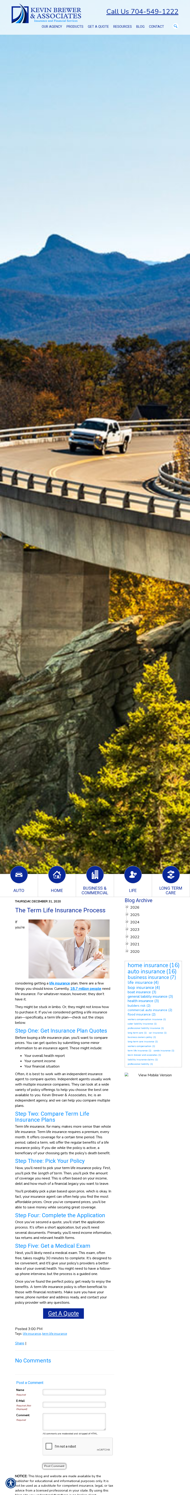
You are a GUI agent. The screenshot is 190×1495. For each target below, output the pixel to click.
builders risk (137, 1005)
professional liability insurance (144, 1028)
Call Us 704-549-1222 (142, 11)
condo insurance (162, 1050)
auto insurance (146, 971)
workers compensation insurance (145, 1019)
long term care (135, 1032)
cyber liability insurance (140, 1023)
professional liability (138, 1064)
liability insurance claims (141, 1059)
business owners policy (140, 1037)
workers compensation (139, 1046)
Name (20, 1390)
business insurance (148, 977)
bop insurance (141, 987)
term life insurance (54, 1334)
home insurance (148, 965)
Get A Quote (63, 1313)
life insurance (32, 1334)
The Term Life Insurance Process (60, 910)
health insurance (140, 1000)
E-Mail (20, 1401)
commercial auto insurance (147, 1010)
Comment (22, 1415)
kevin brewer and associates (142, 1055)
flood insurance (139, 1014)
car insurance (156, 1032)
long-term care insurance (141, 1041)
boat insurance (139, 992)
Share (19, 1343)
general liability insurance (148, 996)
